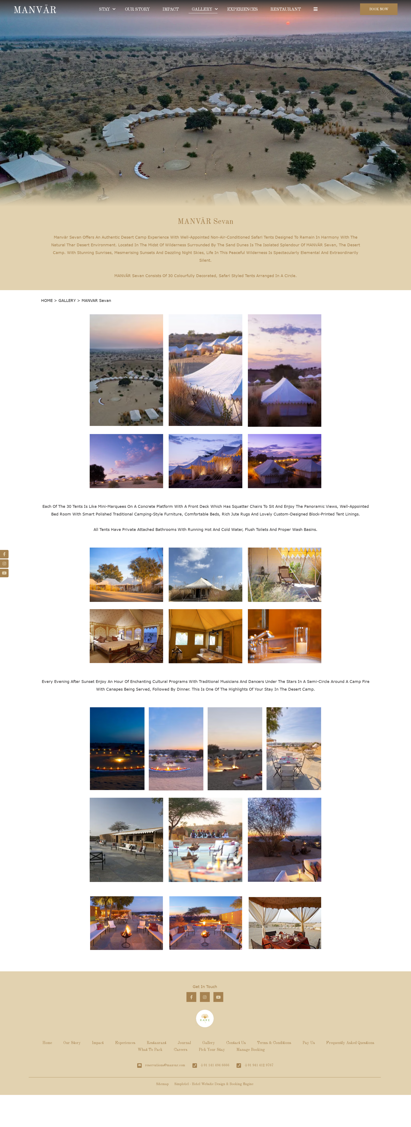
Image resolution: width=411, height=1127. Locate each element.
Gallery (208, 1043)
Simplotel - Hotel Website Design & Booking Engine (213, 1084)
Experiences (125, 1043)
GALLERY (202, 9)
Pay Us (308, 1043)
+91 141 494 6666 (214, 1065)
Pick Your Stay (212, 1050)
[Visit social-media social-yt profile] (218, 997)
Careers (180, 1050)
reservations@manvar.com (165, 1065)
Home (47, 1043)
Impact (98, 1043)
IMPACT (170, 9)
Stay (104, 9)
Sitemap (162, 1084)
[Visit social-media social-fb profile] (191, 997)
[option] (126, 923)
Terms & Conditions (274, 1043)
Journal (184, 1043)
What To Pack (150, 1050)
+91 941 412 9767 (258, 1065)
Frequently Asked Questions (350, 1043)
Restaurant (156, 1043)
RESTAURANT (285, 9)
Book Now (379, 9)
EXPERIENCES (242, 9)
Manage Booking (250, 1050)
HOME (47, 300)
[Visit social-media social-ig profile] (205, 997)
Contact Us (236, 1043)
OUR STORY (137, 9)
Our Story (72, 1043)
